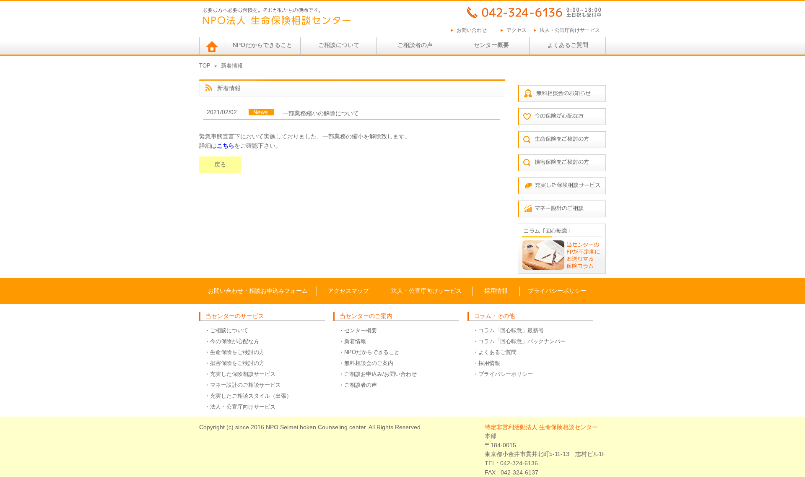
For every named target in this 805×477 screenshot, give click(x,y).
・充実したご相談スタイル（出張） (248, 396)
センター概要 (491, 45)
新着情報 (232, 66)
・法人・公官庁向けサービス (240, 407)
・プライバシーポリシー (503, 374)
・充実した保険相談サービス (240, 374)
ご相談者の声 (415, 45)
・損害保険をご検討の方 (235, 363)
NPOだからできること (262, 45)
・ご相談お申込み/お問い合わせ (378, 374)
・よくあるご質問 (495, 352)
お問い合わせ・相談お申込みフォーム (258, 290)
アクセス (516, 30)
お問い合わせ (472, 30)
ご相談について (338, 45)
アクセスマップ (348, 290)
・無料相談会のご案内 (366, 363)
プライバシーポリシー (557, 290)
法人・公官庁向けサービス (570, 30)
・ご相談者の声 (358, 385)
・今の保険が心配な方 (232, 341)
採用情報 (496, 290)
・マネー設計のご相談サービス (243, 385)
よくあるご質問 (567, 45)
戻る (220, 164)
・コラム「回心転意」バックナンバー (519, 341)
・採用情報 (486, 363)
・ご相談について (226, 330)
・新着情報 (352, 341)
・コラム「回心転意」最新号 (508, 330)
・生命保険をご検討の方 (235, 352)
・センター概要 (358, 330)
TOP (204, 66)
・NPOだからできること (369, 352)
